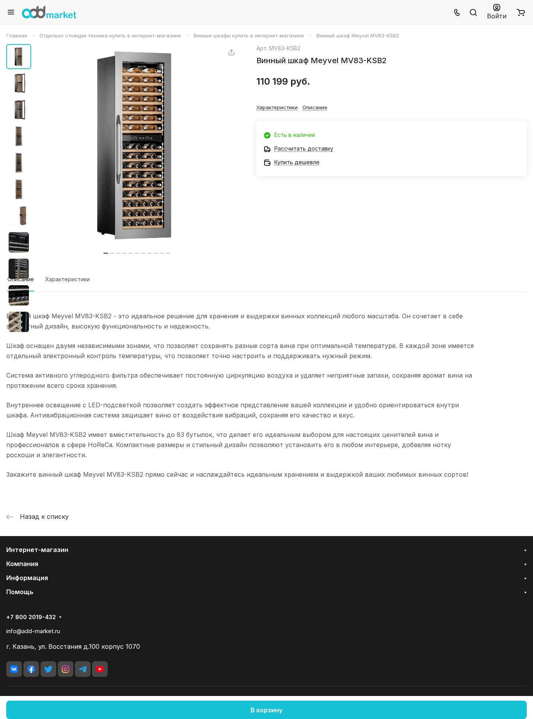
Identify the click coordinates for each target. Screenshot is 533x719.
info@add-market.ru (33, 631)
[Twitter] (48, 669)
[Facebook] (31, 669)
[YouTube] (100, 669)
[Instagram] (65, 669)
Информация (27, 578)
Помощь (20, 592)
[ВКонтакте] (14, 669)
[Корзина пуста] (521, 12)
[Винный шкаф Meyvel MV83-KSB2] (137, 145)
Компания (22, 564)
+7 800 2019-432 (31, 617)
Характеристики (67, 279)
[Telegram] (83, 669)
